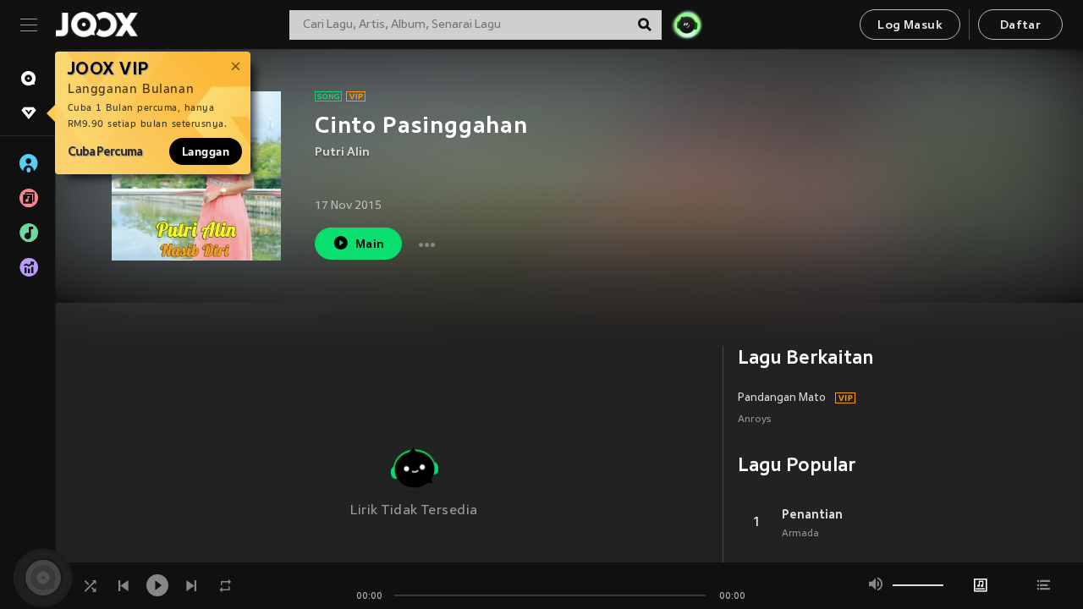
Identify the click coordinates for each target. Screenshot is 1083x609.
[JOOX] (96, 24)
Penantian (812, 514)
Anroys (754, 419)
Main (370, 245)
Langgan (205, 151)
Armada (800, 534)
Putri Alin (342, 152)
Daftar (1020, 25)
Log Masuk (910, 25)
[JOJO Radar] (687, 24)
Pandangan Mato (782, 398)
